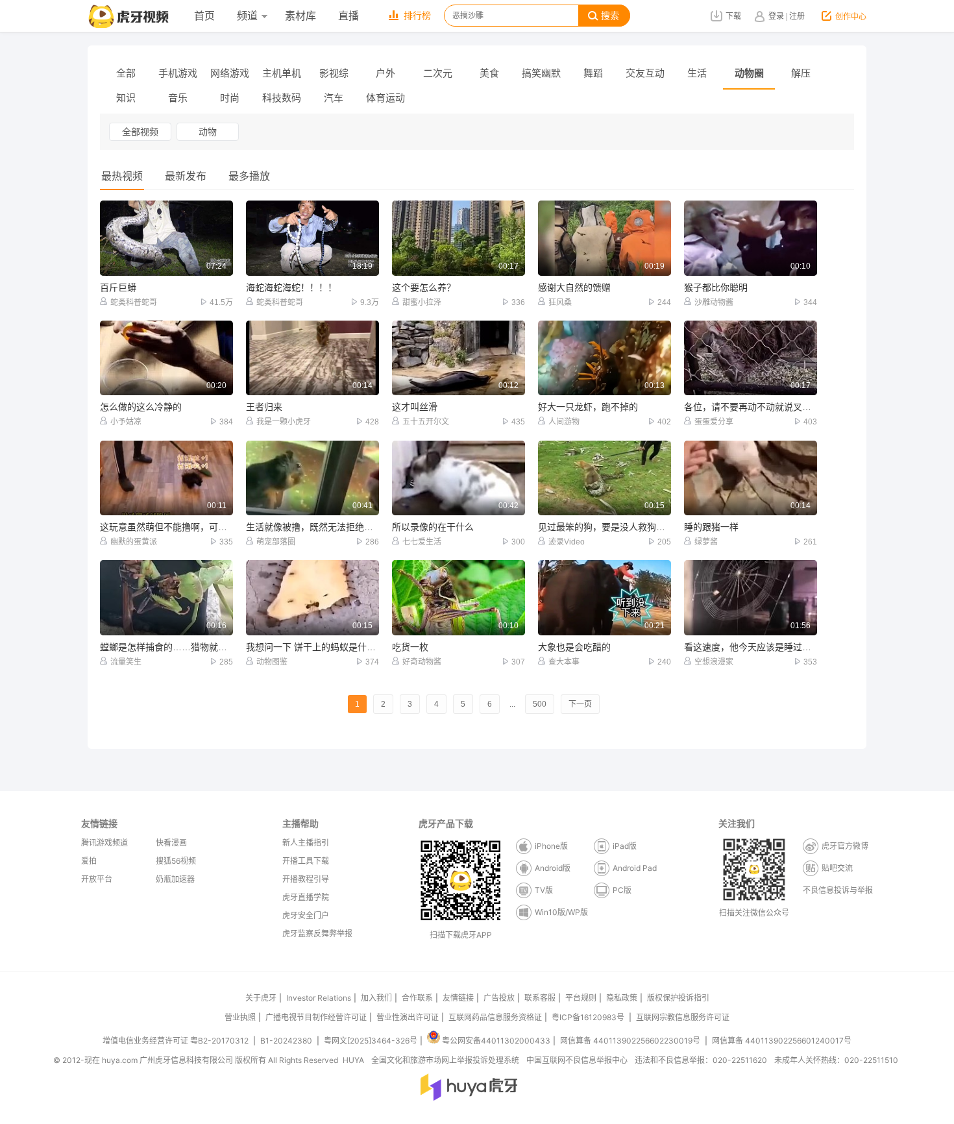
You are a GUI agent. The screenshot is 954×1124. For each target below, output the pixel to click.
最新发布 (185, 176)
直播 (348, 15)
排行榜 (417, 16)
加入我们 (376, 998)
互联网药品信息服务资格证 (495, 1017)
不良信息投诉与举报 (838, 890)
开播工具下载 (305, 861)
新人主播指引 (305, 843)
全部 (126, 73)
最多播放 (249, 176)
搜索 (610, 16)
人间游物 (564, 421)
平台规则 (580, 998)
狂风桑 (560, 302)
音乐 (178, 97)
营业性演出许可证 (407, 1017)
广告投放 (499, 998)
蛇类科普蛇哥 (133, 302)
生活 (697, 73)
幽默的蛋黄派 (133, 541)
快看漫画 (171, 843)
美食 (489, 73)
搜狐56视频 (176, 861)
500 (539, 704)
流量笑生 (125, 661)
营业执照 (240, 1017)
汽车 (333, 97)
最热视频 (122, 176)
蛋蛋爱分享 (713, 421)
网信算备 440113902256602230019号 (630, 1040)
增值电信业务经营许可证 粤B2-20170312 (177, 1040)
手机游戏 (177, 73)
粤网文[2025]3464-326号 (370, 1040)
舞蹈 (593, 73)
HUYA (353, 1060)
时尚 (229, 97)
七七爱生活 (421, 541)
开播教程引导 (305, 879)
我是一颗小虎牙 (283, 421)
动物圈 (749, 73)
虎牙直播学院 (305, 897)
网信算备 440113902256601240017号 (781, 1040)
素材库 (300, 15)
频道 (247, 15)
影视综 (334, 73)
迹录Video (566, 541)
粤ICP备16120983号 (588, 1017)
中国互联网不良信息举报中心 (577, 1060)
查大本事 (564, 661)
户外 (385, 73)
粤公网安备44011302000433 (496, 1040)
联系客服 (540, 998)
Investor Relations (318, 998)
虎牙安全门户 (305, 915)
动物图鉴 (271, 661)
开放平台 (96, 879)
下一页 (580, 704)
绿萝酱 (706, 541)
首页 (204, 15)
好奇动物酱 (421, 661)
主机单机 (281, 73)
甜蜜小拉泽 (421, 302)
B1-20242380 (287, 1040)
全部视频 (140, 132)
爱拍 (89, 861)
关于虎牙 (260, 998)
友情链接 (458, 998)
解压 (801, 73)
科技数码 (281, 97)
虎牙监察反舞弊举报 (317, 933)
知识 (126, 97)
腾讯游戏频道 (104, 843)
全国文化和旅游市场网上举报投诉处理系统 (445, 1060)
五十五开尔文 (425, 421)
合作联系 (417, 998)
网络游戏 (229, 73)
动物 (208, 132)
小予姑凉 (125, 421)
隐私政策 (621, 998)
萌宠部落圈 (275, 541)
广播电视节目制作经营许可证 (316, 1017)
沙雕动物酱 (713, 302)
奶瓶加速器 (175, 879)
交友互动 (645, 73)
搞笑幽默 (541, 73)
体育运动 (385, 97)
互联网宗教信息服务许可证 (682, 1017)
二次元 (437, 73)
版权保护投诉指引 (678, 998)
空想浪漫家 (713, 661)
